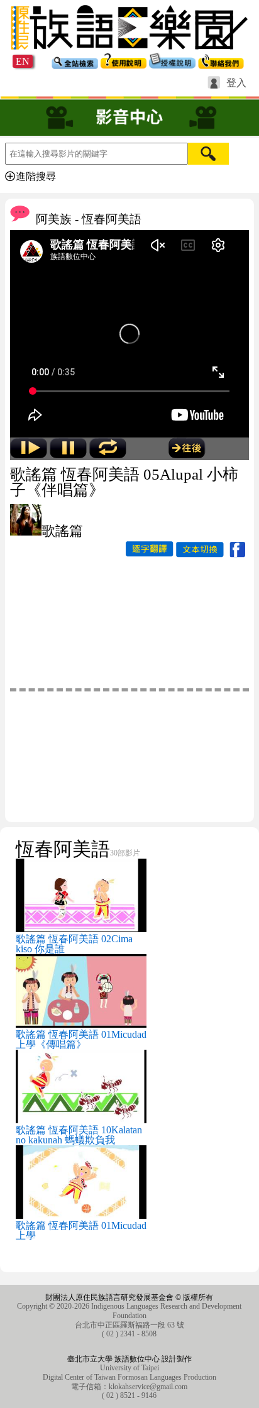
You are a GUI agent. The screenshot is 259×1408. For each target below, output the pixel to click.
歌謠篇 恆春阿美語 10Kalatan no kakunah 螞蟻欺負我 (79, 1135)
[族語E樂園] (129, 51)
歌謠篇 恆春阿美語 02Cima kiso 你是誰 (74, 943)
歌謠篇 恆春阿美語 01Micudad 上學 (81, 1230)
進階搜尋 (36, 176)
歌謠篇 (62, 530)
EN (23, 61)
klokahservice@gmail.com (148, 1386)
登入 (236, 83)
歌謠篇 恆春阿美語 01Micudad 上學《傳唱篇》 (81, 1039)
